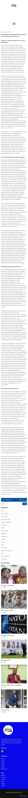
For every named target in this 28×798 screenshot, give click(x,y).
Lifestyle (3, 766)
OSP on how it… (5, 710)
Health (2, 760)
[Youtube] (2, 751)
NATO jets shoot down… (8, 635)
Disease (3, 758)
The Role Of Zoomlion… (8, 610)
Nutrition (3, 762)
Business (3, 775)
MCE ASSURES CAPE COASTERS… (11, 685)
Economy (3, 779)
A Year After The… (6, 660)
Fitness (3, 764)
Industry (3, 783)
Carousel (3, 777)
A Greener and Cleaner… (8, 585)
